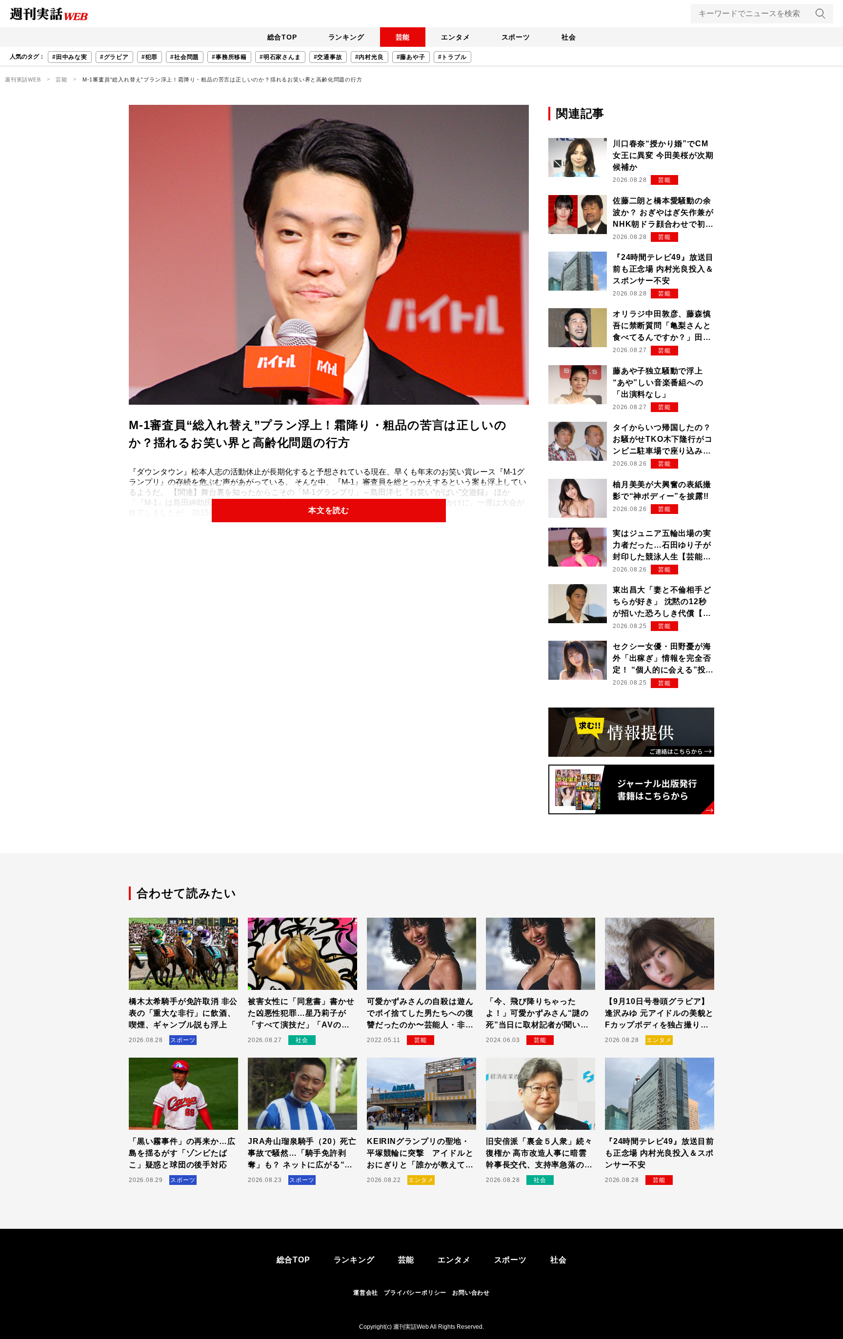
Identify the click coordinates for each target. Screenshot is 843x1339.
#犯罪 (149, 57)
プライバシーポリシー (415, 1292)
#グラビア (114, 57)
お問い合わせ (471, 1292)
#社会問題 (184, 57)
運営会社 (365, 1292)
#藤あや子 (411, 57)
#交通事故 (328, 57)
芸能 (403, 37)
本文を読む (328, 510)
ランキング (346, 37)
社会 (569, 37)
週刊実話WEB (23, 79)
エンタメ (455, 37)
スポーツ (516, 37)
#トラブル (452, 57)
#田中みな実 (69, 57)
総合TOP (282, 37)
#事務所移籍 (229, 57)
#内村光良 (369, 57)
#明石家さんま (280, 57)
